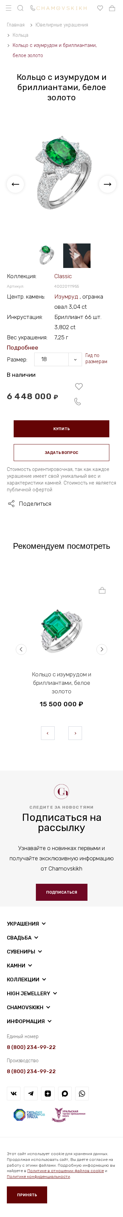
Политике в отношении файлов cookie (65, 1170)
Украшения (23, 924)
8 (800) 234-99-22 (31, 1047)
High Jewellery (28, 994)
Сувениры (21, 952)
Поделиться (35, 503)
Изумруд (67, 296)
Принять (27, 1195)
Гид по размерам (96, 359)
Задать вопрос (61, 453)
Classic (63, 276)
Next (75, 733)
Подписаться (61, 892)
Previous (48, 733)
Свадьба (19, 938)
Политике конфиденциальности (38, 1176)
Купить (61, 429)
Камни (16, 966)
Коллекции (23, 980)
